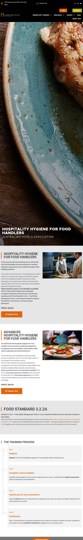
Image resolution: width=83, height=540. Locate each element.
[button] (42, 15)
